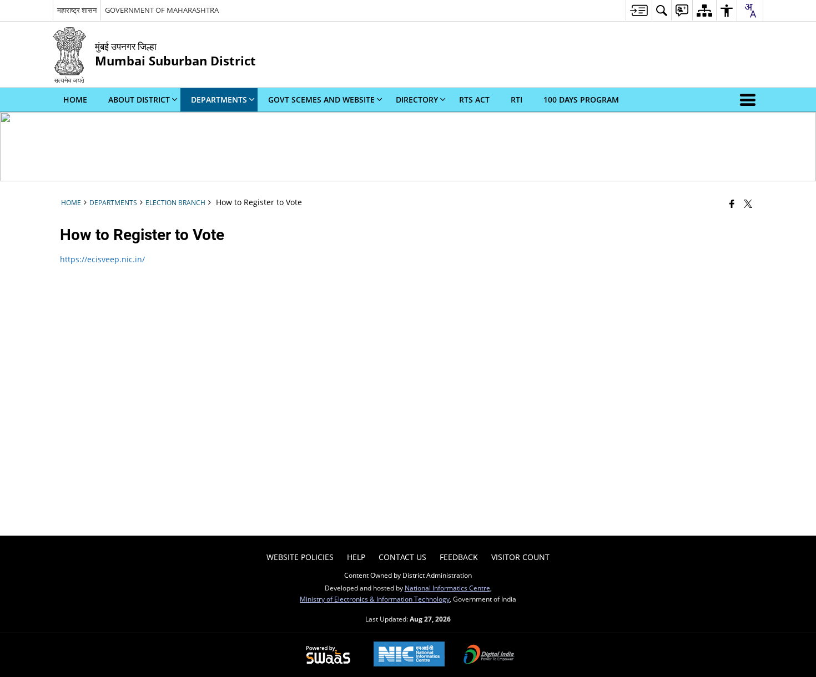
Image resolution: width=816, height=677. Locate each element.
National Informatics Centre (447, 587)
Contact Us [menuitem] (402, 557)
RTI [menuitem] (516, 99)
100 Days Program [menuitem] (581, 99)
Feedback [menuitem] (459, 557)
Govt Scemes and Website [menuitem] (321, 99)
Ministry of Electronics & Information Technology (375, 598)
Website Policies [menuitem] (300, 557)
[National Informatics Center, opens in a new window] (409, 655)
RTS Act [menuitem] (474, 99)
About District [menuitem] (139, 99)
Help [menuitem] (356, 557)
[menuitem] (639, 10)
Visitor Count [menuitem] (520, 557)
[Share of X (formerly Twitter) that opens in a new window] (748, 203)
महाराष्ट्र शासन (77, 10)
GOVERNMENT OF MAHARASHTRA (162, 10)
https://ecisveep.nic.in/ (102, 259)
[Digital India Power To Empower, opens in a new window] (489, 655)
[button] (750, 99)
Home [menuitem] (75, 99)
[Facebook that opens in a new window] (732, 203)
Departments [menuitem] (219, 99)
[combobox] (750, 10)
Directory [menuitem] (417, 99)
